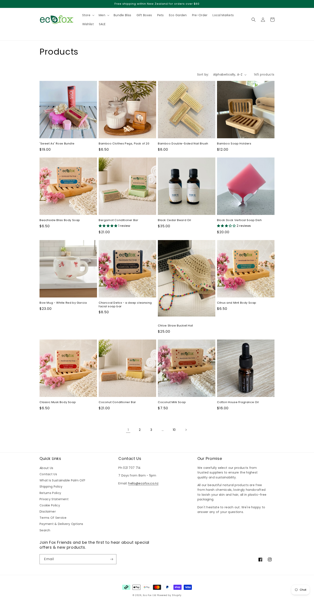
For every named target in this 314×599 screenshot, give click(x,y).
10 (174, 430)
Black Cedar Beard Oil (174, 220)
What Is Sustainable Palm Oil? (62, 480)
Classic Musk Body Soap (58, 402)
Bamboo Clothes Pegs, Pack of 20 (124, 144)
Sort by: (203, 74)
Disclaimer (48, 511)
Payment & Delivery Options (61, 524)
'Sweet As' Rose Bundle (57, 144)
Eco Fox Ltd (149, 595)
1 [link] (128, 430)
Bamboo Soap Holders (234, 144)
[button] (41, 33)
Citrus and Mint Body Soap (236, 303)
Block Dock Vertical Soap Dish (239, 220)
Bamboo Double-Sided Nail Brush (183, 144)
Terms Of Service (53, 518)
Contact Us (48, 474)
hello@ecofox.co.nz (143, 483)
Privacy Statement (54, 499)
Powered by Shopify (169, 595)
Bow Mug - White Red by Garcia (63, 303)
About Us (46, 468)
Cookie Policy (50, 505)
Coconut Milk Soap (172, 402)
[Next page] (186, 429)
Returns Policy (50, 493)
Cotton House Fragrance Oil (238, 402)
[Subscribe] (111, 559)
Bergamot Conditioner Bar (118, 220)
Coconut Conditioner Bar (117, 402)
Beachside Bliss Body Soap (60, 220)
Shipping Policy (51, 486)
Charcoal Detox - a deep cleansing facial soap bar (125, 304)
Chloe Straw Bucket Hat (175, 326)
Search (45, 530)
